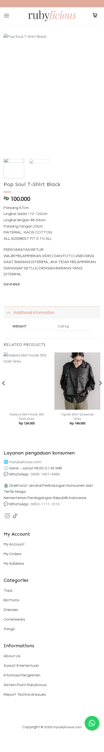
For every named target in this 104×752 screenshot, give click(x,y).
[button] (6, 15)
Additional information (33, 313)
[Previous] (11, 94)
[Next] (92, 94)
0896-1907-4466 (45, 474)
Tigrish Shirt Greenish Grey (77, 417)
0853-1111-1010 (45, 504)
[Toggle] (8, 312)
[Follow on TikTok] (15, 516)
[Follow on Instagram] (7, 516)
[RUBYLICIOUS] (52, 15)
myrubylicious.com (25, 462)
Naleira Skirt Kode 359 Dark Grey (27, 417)
